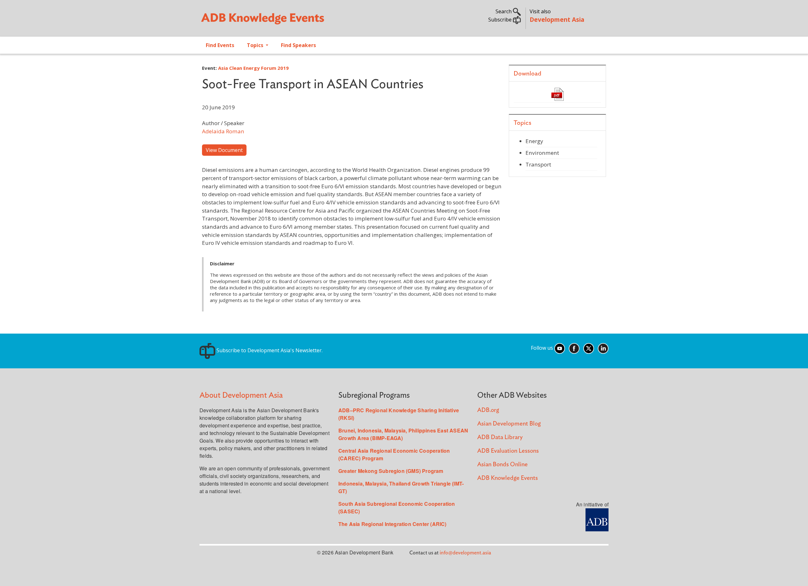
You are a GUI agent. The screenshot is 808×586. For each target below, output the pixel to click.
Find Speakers (298, 45)
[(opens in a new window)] (557, 94)
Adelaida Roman (223, 131)
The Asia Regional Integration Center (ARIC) (392, 524)
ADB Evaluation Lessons (508, 451)
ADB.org (488, 410)
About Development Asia (241, 395)
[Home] (298, 21)
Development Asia (557, 19)
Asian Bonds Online (502, 465)
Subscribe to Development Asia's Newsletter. (269, 350)
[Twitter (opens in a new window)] (588, 347)
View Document (224, 150)
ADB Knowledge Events (507, 478)
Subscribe (500, 19)
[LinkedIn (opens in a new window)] (603, 347)
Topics (255, 45)
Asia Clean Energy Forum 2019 (253, 68)
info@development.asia (465, 552)
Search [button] (504, 11)
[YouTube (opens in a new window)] (559, 347)
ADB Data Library (500, 437)
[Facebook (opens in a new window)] (574, 347)
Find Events (220, 45)
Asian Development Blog (509, 424)
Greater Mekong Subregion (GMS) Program (390, 470)
